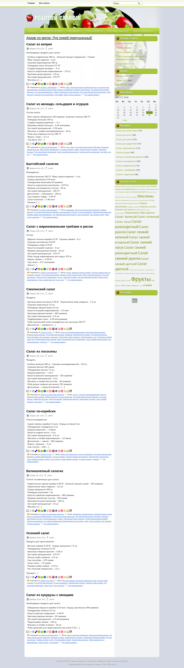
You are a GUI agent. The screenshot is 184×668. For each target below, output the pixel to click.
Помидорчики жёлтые (70, 399)
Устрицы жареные (33, 524)
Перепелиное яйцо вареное (140, 212)
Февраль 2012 (122, 76)
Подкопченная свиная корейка (96, 519)
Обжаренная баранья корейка (94, 637)
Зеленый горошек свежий (142, 189)
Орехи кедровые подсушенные (38, 337)
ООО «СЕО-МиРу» (109, 664)
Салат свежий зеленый (35, 459)
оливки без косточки (40, 399)
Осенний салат (38, 533)
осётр (51, 640)
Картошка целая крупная (47, 90)
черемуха (43, 342)
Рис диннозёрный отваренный (45, 152)
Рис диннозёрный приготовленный (92, 92)
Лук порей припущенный (100, 90)
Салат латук (48, 585)
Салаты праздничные (125, 165)
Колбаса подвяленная (65, 90)
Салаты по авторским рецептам (52, 394)
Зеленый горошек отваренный (81, 87)
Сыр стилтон (55, 459)
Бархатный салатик (124, 43)
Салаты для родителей (117, 31)
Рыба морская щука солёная (72, 521)
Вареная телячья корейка (81, 272)
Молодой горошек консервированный (139, 200)
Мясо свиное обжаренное (49, 149)
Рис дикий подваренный (52, 521)
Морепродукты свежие (81, 335)
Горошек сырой (145, 186)
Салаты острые (46, 332)
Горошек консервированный (89, 394)
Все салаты (44, 3)
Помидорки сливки (70, 277)
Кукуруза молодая (152, 192)
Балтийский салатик (42, 164)
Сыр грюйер (58, 95)
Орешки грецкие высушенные (77, 457)
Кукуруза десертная (139, 192)
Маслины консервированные (122, 200)
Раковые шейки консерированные (39, 215)
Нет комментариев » (91, 95)
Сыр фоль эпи (105, 152)
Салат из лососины (41, 351)
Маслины (30, 92)
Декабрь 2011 (122, 84)
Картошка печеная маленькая (64, 516)
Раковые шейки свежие (94, 583)
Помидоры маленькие (35, 521)
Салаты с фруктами (124, 174)
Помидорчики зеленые (80, 640)
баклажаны (70, 210)
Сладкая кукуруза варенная (89, 152)
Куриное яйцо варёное (131, 197)
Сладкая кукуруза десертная (136, 270)
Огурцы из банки (59, 457)
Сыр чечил (60, 280)
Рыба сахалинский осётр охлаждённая (71, 339)
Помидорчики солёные (76, 583)
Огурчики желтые (148, 206)
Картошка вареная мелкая (95, 332)
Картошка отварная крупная (86, 581)
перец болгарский (55, 399)
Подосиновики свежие (62, 640)
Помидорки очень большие (69, 92)
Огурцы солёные (133, 207)
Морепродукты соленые (74, 637)
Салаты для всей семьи (51, 31)
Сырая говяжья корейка (69, 459)
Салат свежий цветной (46, 280)
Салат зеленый (94, 521)
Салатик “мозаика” (124, 47)
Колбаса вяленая (51, 397)
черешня (96, 459)
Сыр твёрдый (106, 521)
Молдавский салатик (125, 63)
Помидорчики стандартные (98, 457)
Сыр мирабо (53, 642)
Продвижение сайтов (75, 664)
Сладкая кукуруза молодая (43, 95)
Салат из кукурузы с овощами (49, 595)
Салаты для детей (94, 31)
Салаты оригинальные (142, 31)
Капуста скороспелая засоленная (87, 210)
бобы (67, 87)
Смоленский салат (40, 289)
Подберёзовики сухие (89, 337)
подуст (59, 277)
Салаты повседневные (48, 147)
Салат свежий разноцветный (67, 152)
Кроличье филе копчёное (36, 335)
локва (72, 147)
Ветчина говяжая (69, 581)
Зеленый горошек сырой (103, 514)
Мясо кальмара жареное (92, 275)
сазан (86, 521)
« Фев (124, 120)
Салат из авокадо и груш (127, 52)
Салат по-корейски (41, 411)
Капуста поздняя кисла (69, 454)
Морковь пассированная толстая (65, 212)
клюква (140, 285)
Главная (31, 3)
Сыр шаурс (38, 402)
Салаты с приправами (48, 87)
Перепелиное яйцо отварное (69, 337)
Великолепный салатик (44, 471)
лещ (67, 147)
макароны (68, 335)
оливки (56, 92)
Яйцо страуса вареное (129, 285)
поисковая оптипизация (92, 664)
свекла (47, 459)
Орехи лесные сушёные (89, 149)
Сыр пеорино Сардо (97, 215)
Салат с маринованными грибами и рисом (59, 226)
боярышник (77, 514)
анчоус (75, 394)
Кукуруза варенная (65, 397)
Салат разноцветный (128, 224)
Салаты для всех (74, 31)
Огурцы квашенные (49, 519)
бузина (68, 272)
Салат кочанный (83, 215)
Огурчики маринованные (43, 92)
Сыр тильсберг (58, 585)
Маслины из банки (57, 637)
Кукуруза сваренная (120, 197)
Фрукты (141, 278)
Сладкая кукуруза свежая (123, 280)
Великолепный (87, 514)
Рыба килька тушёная (87, 399)
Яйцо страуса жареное (72, 95)
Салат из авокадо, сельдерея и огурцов (57, 104)
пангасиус (54, 337)
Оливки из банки (43, 640)
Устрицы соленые (85, 459)
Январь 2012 (121, 80)
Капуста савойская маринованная (39, 516)
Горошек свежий (97, 272)
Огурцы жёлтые (133, 203)
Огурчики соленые (66, 149)
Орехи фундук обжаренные (47, 277)
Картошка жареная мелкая (98, 635)
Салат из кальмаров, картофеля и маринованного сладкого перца (131, 58)
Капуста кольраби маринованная (73, 332)
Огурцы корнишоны (85, 212)
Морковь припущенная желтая (71, 275)
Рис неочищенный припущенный (44, 339)
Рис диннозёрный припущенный (64, 215)
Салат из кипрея (39, 44)
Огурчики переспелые (99, 335)
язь (28, 154)
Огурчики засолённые (124, 209)
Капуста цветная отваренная (77, 635)
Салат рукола (43, 642)
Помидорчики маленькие (102, 212)
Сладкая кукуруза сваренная (147, 273)
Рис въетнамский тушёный (88, 277)
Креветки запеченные (82, 90)
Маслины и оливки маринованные (39, 457)
